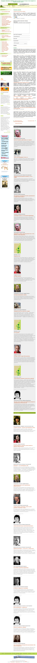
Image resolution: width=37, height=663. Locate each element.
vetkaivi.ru (26, 661)
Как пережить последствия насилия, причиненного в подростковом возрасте (24, 196)
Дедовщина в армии (16, 555)
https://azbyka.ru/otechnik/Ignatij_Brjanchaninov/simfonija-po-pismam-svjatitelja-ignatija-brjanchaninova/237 (23, 99)
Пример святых (4, 25)
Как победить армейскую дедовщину (21, 567)
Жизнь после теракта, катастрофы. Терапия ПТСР (20, 389)
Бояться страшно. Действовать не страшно (23, 139)
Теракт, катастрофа (4, 50)
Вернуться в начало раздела (18, 121)
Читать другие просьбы (7, 132)
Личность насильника (16, 163)
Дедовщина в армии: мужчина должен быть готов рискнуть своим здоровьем (24, 234)
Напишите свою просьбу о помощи (19, 11)
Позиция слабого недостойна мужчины (22, 356)
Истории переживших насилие (17, 242)
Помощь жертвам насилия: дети (18, 183)
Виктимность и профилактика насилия (18, 513)
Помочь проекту (3, 80)
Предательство (17, 256)
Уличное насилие (16, 148)
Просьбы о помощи (17, 9)
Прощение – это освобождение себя (21, 465)
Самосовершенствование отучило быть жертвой (24, 378)
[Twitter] (14, 17)
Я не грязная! (16, 332)
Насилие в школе (16, 433)
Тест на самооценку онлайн (6, 11)
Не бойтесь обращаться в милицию (21, 588)
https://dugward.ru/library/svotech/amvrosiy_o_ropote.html (23, 96)
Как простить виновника (17, 452)
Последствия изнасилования (17, 203)
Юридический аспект (5, 55)
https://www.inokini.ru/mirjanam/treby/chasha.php (21, 82)
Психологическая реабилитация (18, 283)
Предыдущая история (18, 120)
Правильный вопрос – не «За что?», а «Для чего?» (24, 548)
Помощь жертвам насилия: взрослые (6, 30)
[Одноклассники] (15, 17)
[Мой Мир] (16, 17)
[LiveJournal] (17, 17)
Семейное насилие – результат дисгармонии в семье (24, 427)
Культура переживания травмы (20, 294)
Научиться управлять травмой (20, 627)
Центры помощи (4, 56)
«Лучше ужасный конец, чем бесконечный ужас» (23, 525)
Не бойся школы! (17, 276)
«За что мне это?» (16, 535)
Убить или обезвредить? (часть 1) (21, 157)
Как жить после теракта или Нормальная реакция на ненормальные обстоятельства (24, 402)
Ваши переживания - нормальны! (20, 607)
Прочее (3, 51)
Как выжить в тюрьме (5, 49)
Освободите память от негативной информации (24, 215)
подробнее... (8, 114)
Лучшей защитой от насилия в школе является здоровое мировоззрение (23, 446)
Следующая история (31, 120)
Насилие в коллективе (5, 48)
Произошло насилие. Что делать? (18, 576)
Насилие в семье (4, 41)
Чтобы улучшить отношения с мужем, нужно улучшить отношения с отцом (23, 507)
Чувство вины (15, 473)
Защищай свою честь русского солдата (22, 311)
